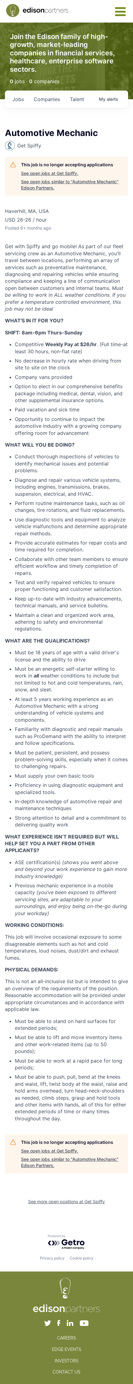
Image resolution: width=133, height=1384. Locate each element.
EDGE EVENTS (66, 1349)
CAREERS (66, 1337)
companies (47, 99)
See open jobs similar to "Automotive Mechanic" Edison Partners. (69, 184)
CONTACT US (66, 1371)
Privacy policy (52, 1258)
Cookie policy (81, 1258)
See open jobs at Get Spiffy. (49, 173)
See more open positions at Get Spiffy (66, 1201)
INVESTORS (66, 1360)
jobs (18, 99)
